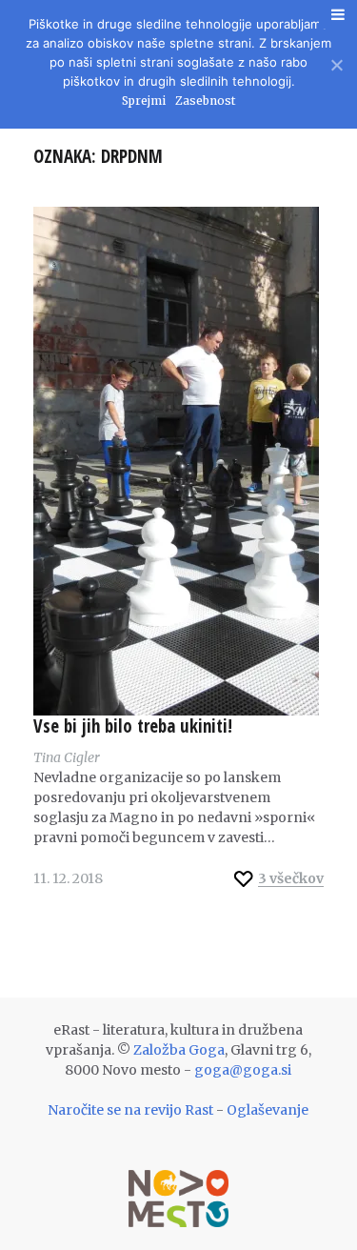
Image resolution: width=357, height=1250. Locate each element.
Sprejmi (144, 100)
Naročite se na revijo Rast (130, 1110)
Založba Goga (179, 1049)
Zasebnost (205, 100)
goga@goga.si (242, 1070)
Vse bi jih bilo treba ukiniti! (132, 726)
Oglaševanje (267, 1110)
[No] (335, 62)
